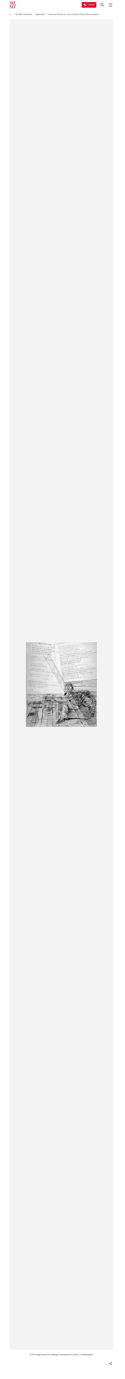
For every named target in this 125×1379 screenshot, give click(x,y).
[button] (110, 1363)
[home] (10, 14)
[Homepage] (12, 5)
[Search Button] (102, 4)
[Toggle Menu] (110, 4)
